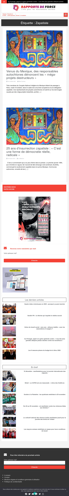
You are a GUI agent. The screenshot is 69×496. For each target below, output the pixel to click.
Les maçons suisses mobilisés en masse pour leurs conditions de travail (44, 430)
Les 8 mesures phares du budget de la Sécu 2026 (44, 350)
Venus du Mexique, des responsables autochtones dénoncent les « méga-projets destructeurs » (32, 74)
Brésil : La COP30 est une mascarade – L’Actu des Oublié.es (44, 383)
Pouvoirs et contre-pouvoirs (11, 14)
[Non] (67, 491)
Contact (7, 477)
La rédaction (21, 158)
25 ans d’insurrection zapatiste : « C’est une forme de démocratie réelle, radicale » (33, 151)
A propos (7, 475)
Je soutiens (23, 15)
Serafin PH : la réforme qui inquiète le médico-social (45, 315)
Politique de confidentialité (13, 482)
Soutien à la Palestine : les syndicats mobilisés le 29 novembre (44, 394)
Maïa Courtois (22, 81)
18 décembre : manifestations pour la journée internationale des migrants (45, 372)
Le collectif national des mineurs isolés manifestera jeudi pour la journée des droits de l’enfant (44, 418)
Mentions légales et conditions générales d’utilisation (22, 479)
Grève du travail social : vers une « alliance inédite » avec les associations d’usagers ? (44, 328)
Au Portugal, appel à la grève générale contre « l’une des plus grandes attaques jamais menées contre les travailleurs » (44, 339)
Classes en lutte (4, 14)
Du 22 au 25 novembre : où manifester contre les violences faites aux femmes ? (44, 407)
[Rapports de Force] (34, 8)
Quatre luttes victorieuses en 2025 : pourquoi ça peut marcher (44, 304)
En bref (17, 15)
